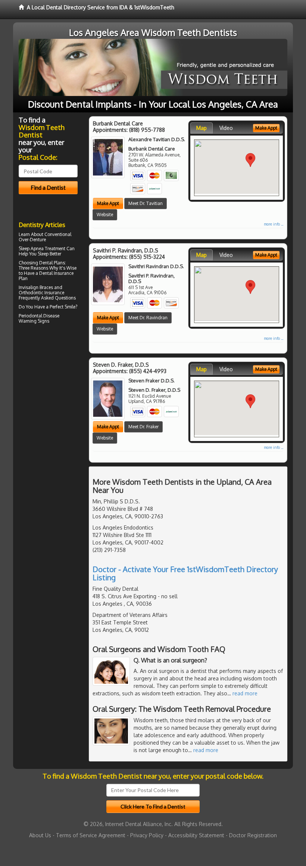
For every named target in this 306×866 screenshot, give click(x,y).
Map (201, 128)
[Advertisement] (57, 391)
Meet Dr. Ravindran (148, 317)
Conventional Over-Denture (45, 237)
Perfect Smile (62, 307)
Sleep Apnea (31, 248)
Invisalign (28, 287)
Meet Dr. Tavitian (145, 203)
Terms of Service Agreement (90, 835)
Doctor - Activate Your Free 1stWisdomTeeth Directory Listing (185, 573)
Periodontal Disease (39, 316)
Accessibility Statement (196, 835)
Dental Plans (52, 263)
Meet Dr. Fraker (143, 426)
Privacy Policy (146, 835)
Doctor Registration (253, 835)
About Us (40, 835)
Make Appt (108, 203)
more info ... (273, 224)
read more (244, 693)
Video (226, 128)
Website (105, 214)
